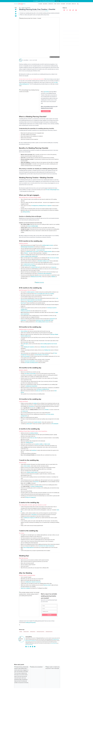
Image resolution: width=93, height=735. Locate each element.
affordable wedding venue (43, 260)
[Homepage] (19, 4)
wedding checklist (26, 631)
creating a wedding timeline (36, 486)
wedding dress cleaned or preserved (32, 581)
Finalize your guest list (25, 310)
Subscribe (49, 614)
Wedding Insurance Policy (36, 276)
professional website (29, 644)
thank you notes (33, 437)
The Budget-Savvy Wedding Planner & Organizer (41, 205)
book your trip (39, 390)
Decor (58, 3)
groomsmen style (39, 320)
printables (47, 409)
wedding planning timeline (40, 631)
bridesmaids (42, 298)
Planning (40, 3)
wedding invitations (34, 433)
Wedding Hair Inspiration (29, 346)
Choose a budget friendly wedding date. (29, 256)
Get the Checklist (46, 111)
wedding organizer (30, 292)
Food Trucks (23, 303)
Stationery (63, 3)
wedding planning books (30, 622)
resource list (25, 411)
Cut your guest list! (40, 250)
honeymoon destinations (30, 361)
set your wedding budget (32, 226)
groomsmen (52, 318)
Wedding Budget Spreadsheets (27, 246)
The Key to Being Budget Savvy (52, 189)
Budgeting (45, 3)
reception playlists (37, 422)
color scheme (36, 251)
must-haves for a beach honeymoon (46, 545)
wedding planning (32, 631)
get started (46, 91)
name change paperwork (28, 547)
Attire (55, 3)
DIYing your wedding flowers (43, 389)
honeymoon (53, 267)
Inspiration (50, 3)
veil (46, 414)
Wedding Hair (43, 346)
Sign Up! (57, 1)
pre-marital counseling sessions (31, 362)
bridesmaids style (49, 320)
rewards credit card (35, 267)
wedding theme (29, 251)
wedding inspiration (48, 251)
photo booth (29, 423)
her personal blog (54, 643)
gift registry (26, 343)
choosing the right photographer (44, 273)
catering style (30, 301)
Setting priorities (26, 211)
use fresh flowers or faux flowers (41, 354)
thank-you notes (46, 585)
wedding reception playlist (32, 472)
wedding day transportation (31, 386)
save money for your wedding (29, 265)
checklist (20, 631)
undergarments (24, 415)
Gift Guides (68, 3)
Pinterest (26, 253)
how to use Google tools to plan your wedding (44, 293)
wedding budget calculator (47, 245)
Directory (74, 3)
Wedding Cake (47, 350)
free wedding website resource (42, 321)
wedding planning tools (49, 631)
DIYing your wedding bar (30, 497)
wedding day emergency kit (29, 517)
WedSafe (53, 276)
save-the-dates (26, 356)
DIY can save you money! (53, 257)
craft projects (34, 514)
